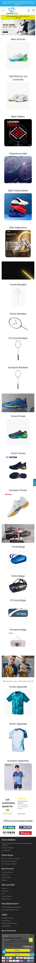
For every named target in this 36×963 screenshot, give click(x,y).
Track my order (6, 877)
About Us (4, 888)
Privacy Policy (17, 946)
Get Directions (6, 850)
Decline (17, 955)
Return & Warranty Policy (9, 923)
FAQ (3, 894)
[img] (7, 812)
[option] (18, 30)
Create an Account (7, 872)
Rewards (4, 880)
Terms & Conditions (8, 918)
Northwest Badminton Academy (11, 907)
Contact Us (5, 891)
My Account (5, 875)
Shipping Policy (6, 926)
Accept (17, 950)
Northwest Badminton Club (10, 910)
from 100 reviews (7, 814)
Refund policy (6, 899)
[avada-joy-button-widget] (4, 952)
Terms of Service (7, 896)
